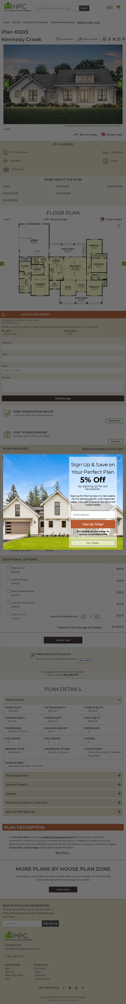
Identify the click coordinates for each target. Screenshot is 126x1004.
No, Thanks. (93, 542)
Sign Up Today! (93, 524)
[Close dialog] (119, 458)
